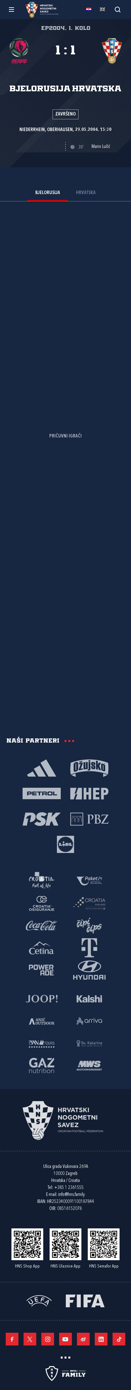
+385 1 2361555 (69, 1187)
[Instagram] (47, 1339)
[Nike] (42, 767)
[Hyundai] (89, 970)
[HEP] (89, 793)
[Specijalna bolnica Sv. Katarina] (89, 1043)
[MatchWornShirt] (89, 1065)
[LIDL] (65, 844)
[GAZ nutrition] (42, 1065)
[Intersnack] (89, 925)
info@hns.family (71, 1194)
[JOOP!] (42, 998)
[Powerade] (42, 970)
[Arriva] (89, 1020)
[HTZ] (42, 881)
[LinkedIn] (101, 1339)
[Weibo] (83, 1339)
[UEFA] (39, 1300)
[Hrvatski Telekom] (89, 947)
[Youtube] (65, 1339)
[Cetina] (42, 947)
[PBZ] (89, 818)
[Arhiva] (117, 9)
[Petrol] (42, 793)
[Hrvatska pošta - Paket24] (89, 881)
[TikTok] (119, 1339)
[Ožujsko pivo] (89, 767)
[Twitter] (30, 1339)
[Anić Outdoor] (42, 1020)
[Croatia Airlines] (89, 903)
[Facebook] (12, 1339)
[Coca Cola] (42, 925)
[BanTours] (42, 1043)
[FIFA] (85, 1300)
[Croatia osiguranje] (42, 903)
